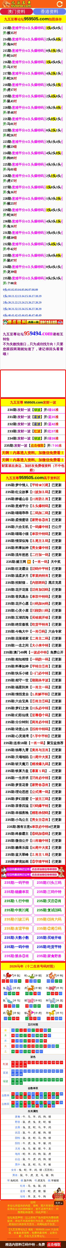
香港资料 (49, 11)
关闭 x (58, 1203)
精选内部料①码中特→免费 (32, 1244)
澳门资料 (16, 11)
